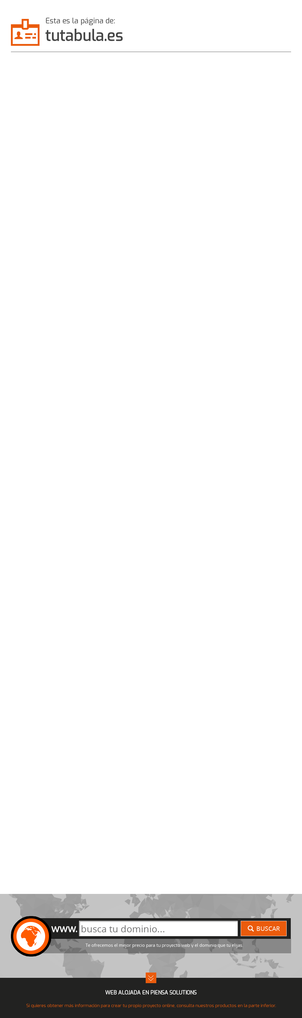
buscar (268, 928)
